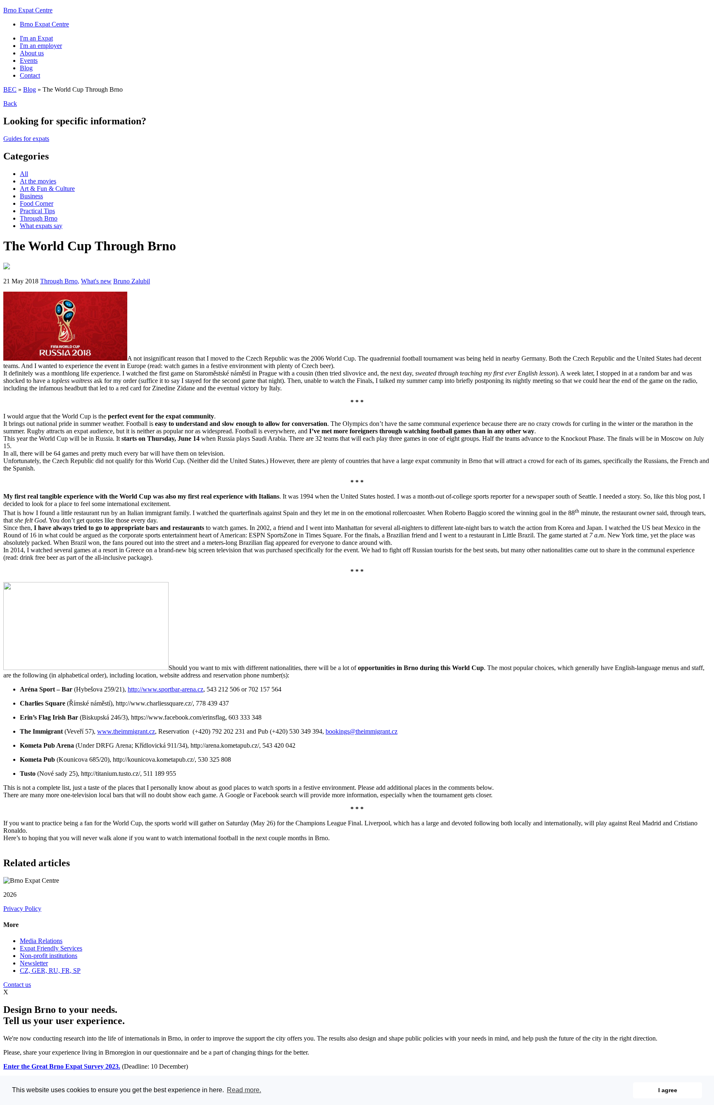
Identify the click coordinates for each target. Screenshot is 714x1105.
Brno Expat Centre (27, 10)
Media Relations (41, 940)
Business (31, 196)
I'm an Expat (36, 38)
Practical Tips (37, 210)
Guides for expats (26, 138)
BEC (10, 89)
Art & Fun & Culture (47, 188)
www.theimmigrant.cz (126, 731)
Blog (26, 67)
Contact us (17, 984)
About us (32, 53)
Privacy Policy (22, 908)
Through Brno (38, 218)
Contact (30, 75)
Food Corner (36, 203)
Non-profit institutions (48, 955)
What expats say (41, 225)
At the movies (38, 181)
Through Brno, (59, 281)
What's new (96, 281)
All (24, 173)
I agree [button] (667, 1090)
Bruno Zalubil (131, 281)
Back (10, 103)
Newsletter (34, 963)
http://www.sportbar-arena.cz (165, 689)
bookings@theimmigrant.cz (361, 731)
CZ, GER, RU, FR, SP (50, 970)
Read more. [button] (244, 1089)
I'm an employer (41, 45)
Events (29, 60)
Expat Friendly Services (51, 948)
